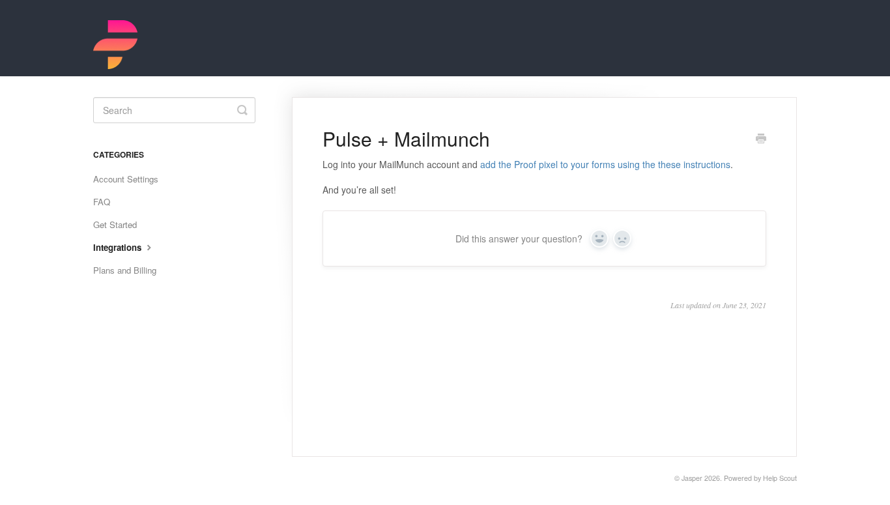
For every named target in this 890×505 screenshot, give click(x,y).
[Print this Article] (761, 139)
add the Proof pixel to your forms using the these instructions (605, 164)
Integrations (118, 247)
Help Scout (780, 478)
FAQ (101, 201)
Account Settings (125, 179)
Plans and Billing (124, 270)
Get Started (115, 224)
